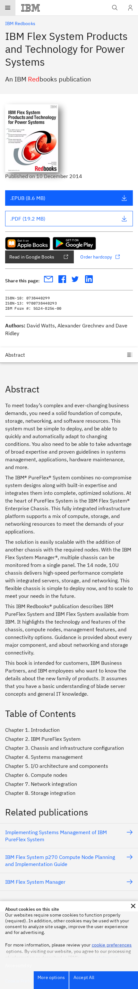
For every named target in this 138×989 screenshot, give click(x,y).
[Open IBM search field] (115, 7)
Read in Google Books (31, 257)
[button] (133, 906)
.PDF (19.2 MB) (27, 218)
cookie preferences (112, 945)
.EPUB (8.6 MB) (27, 198)
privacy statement (99, 957)
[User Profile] (130, 7)
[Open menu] (7, 7)
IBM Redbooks (20, 23)
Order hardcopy (96, 257)
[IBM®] (30, 7)
